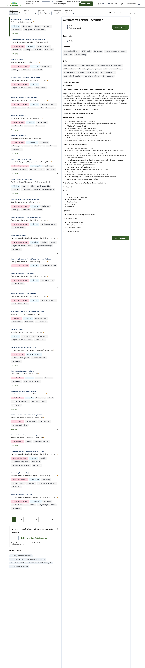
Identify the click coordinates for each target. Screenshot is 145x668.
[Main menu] (139, 4)
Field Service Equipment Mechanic (22, 371)
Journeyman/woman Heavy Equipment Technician (28, 39)
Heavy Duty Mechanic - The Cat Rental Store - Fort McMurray (31, 259)
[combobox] (37, 3)
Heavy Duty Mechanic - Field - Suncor (23, 294)
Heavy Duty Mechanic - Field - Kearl (23, 273)
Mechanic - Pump (16, 329)
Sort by (11, 10)
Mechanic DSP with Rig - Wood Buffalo (23, 347)
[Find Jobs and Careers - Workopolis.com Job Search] (14, 4)
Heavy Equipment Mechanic (22, 556)
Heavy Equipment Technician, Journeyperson (26, 415)
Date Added (68, 10)
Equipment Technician (20, 566)
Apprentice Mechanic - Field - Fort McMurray (25, 77)
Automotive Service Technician (21, 19)
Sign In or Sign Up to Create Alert (35, 538)
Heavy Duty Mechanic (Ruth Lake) (22, 473)
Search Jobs (86, 4)
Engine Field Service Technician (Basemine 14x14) (27, 311)
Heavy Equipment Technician (21, 159)
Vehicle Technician (17, 60)
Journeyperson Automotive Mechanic (23, 391)
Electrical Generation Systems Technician (25, 199)
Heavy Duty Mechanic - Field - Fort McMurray (26, 217)
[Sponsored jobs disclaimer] (134, 13)
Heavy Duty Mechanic (18, 116)
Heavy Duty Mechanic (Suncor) (21, 494)
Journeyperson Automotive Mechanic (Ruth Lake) (27, 451)
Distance (26, 10)
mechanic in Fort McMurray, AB (41, 563)
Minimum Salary (57, 10)
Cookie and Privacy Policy (17, 544)
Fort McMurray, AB (19, 563)
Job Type (41, 10)
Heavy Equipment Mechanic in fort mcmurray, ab (29, 559)
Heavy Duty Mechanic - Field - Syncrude (24, 98)
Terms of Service (43, 543)
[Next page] (52, 519)
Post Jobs (113, 4)
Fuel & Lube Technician (18, 235)
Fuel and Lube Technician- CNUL (22, 179)
